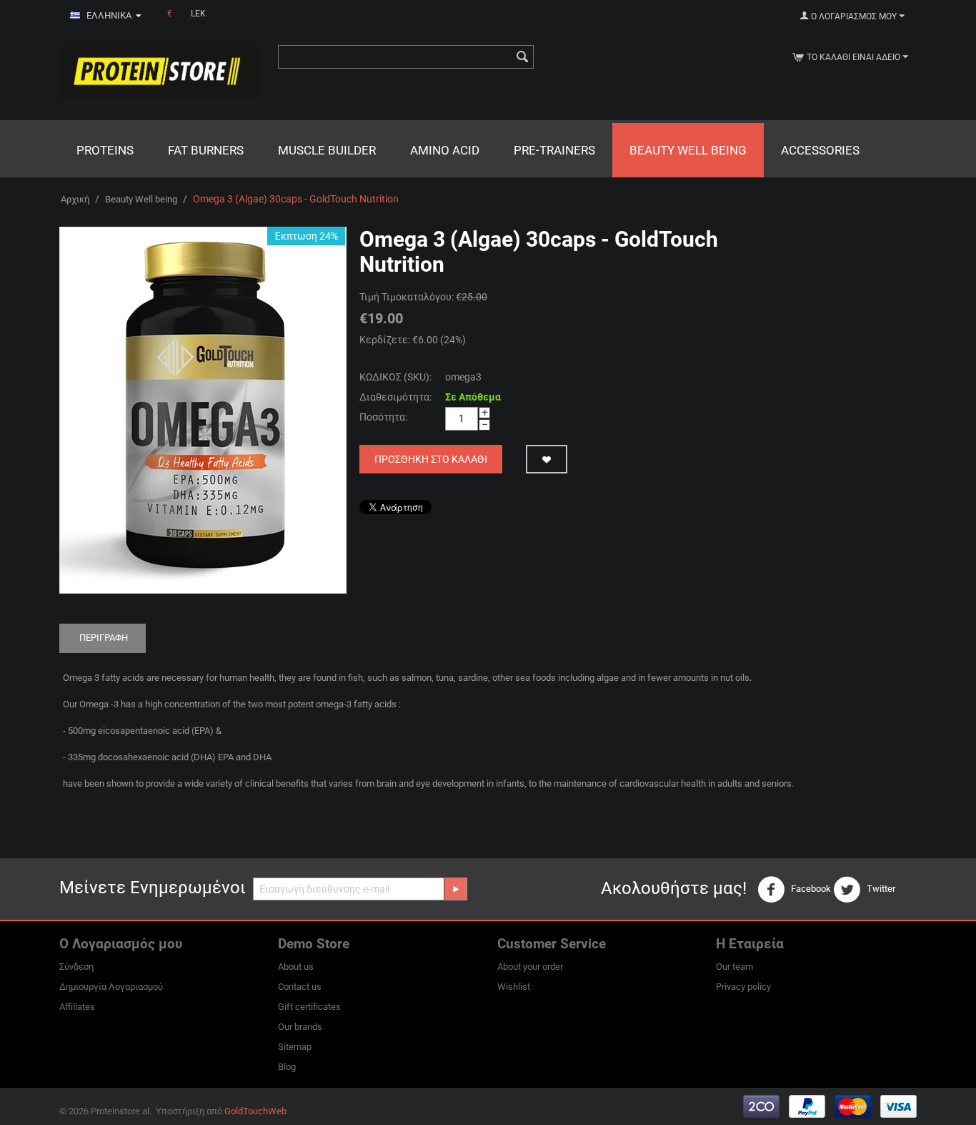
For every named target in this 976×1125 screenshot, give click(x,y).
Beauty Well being (688, 150)
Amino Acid (444, 150)
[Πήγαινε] (455, 889)
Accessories (820, 150)
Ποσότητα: (383, 417)
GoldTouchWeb (255, 1111)
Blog (287, 1066)
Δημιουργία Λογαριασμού (111, 986)
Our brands (300, 1026)
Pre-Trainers (554, 150)
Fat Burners (206, 150)
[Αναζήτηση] (523, 58)
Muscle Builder (327, 150)
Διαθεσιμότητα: (395, 397)
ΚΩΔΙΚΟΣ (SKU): (395, 377)
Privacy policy (743, 986)
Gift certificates (309, 1006)
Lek (198, 14)
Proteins (105, 150)
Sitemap (295, 1046)
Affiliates (77, 1006)
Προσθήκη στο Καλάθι (430, 459)
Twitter (880, 888)
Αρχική (75, 199)
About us (296, 966)
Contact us (300, 986)
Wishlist (513, 986)
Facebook (810, 888)
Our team (734, 966)
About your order (530, 966)
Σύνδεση (76, 966)
